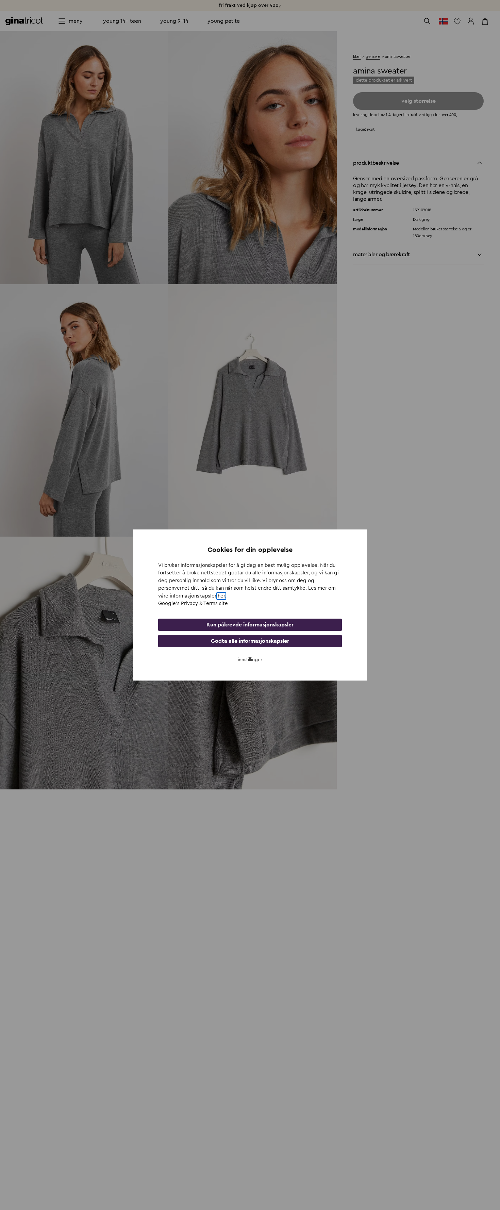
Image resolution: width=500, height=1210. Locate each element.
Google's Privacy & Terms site (193, 603)
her (221, 596)
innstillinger (250, 659)
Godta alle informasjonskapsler (250, 641)
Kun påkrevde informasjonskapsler (250, 624)
